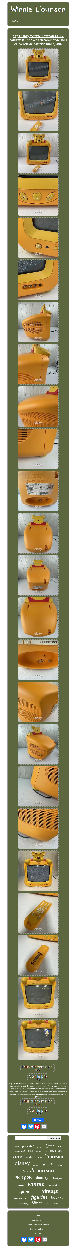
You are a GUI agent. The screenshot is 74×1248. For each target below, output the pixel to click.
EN (36, 1233)
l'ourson (54, 1156)
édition (37, 1203)
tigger (49, 1146)
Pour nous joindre (38, 1220)
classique (57, 1178)
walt (47, 1204)
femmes (36, 1193)
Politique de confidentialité (38, 1224)
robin (29, 1157)
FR (40, 1233)
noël (59, 1146)
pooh (28, 1170)
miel (30, 1150)
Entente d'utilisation (38, 1229)
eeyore (36, 1165)
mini (16, 1146)
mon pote (23, 1177)
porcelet (28, 1146)
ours (60, 1165)
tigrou (23, 1191)
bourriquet (20, 1151)
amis (55, 1203)
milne (39, 1147)
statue (20, 1185)
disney (22, 1163)
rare (17, 1156)
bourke (57, 1197)
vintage (50, 1191)
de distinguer (41, 1151)
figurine (39, 1197)
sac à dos (56, 1150)
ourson (46, 1170)
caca (39, 1157)
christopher (20, 1198)
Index (38, 1215)
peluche (48, 1164)
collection (54, 1185)
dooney (42, 1177)
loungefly (23, 1203)
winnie (36, 1183)
